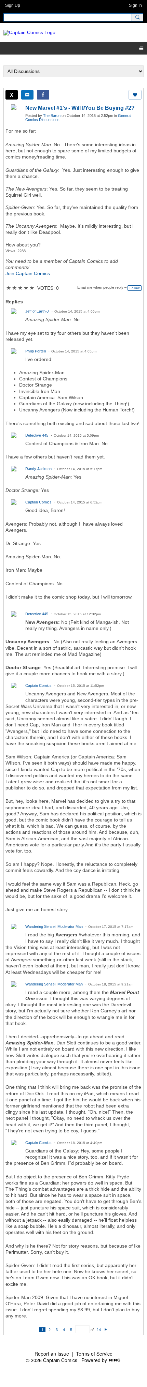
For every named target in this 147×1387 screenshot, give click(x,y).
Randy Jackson (38, 469)
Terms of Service (94, 1353)
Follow (134, 288)
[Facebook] (43, 95)
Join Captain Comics (27, 273)
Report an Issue (52, 1353)
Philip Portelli (35, 351)
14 (99, 1330)
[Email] (27, 95)
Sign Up (12, 5)
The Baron (52, 116)
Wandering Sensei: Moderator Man (54, 926)
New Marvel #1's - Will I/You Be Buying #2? (80, 108)
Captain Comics (38, 502)
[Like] (135, 95)
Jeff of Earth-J (37, 311)
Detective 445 (36, 435)
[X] (11, 95)
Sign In (135, 5)
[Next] (106, 1330)
